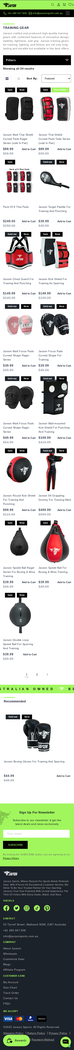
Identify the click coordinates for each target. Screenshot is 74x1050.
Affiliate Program (14, 969)
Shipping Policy (13, 1033)
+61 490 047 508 (17, 13)
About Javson (12, 948)
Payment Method (43, 1039)
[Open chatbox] (65, 1042)
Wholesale (10, 953)
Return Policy (36, 1033)
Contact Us (10, 998)
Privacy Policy (11, 858)
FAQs (6, 1003)
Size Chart (10, 987)
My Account (10, 982)
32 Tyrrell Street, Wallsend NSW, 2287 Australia (34, 924)
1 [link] (27, 674)
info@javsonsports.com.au (48, 13)
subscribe (15, 844)
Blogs (7, 964)
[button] (64, 5)
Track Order (11, 992)
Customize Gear (14, 959)
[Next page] (47, 674)
